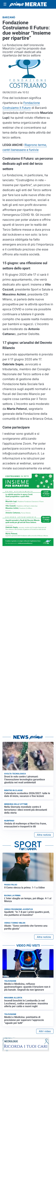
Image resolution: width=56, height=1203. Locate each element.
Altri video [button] (45, 1031)
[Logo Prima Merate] (28, 4)
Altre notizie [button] (44, 834)
